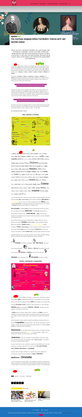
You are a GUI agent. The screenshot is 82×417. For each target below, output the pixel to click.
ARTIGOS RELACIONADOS (17, 388)
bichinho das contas (63, 3)
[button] (69, 3)
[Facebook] (12, 383)
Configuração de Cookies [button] (68, 412)
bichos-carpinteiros (34, 3)
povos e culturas (22, 376)
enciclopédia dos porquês (52, 3)
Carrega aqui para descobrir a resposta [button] (20, 110)
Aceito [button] (41, 414)
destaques (19, 36)
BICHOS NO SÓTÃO (14, 36)
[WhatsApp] (20, 383)
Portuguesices (16, 376)
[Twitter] (15, 383)
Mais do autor (25, 388)
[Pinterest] (17, 383)
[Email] (22, 383)
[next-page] (13, 403)
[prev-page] (12, 403)
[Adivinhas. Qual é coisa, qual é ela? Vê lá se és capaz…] (31, 395)
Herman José (29, 332)
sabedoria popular (28, 376)
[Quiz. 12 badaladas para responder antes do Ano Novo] (17, 395)
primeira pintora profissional (37, 224)
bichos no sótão (43, 3)
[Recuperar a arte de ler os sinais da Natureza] (44, 394)
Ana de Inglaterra (14, 201)
